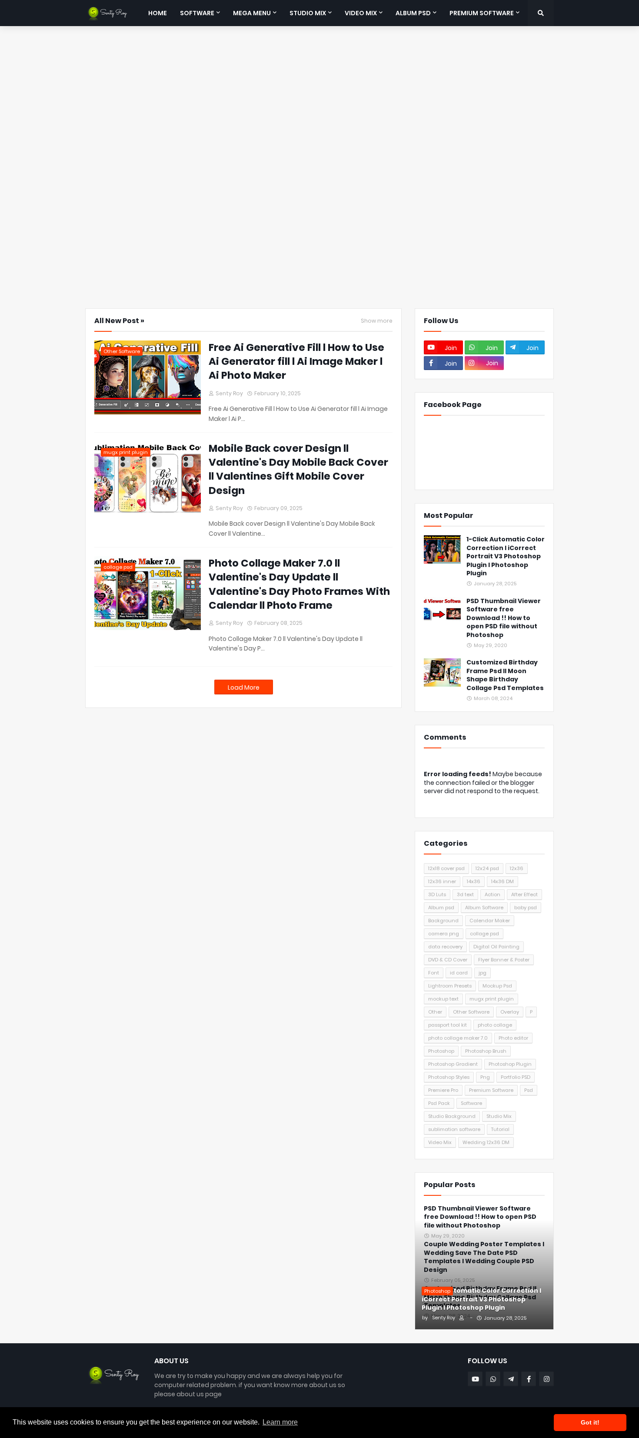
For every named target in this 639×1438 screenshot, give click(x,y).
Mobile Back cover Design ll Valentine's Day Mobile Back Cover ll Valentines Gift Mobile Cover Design (298, 469)
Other (435, 1011)
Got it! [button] (590, 1422)
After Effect (524, 894)
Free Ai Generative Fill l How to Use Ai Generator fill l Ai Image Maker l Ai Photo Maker (296, 361)
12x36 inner (442, 881)
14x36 (473, 881)
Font (433, 972)
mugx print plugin (491, 998)
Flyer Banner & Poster (503, 959)
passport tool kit (447, 1024)
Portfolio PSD (515, 1077)
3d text (465, 894)
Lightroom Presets (450, 985)
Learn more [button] (280, 1422)
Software (471, 1103)
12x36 (516, 868)
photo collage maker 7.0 (458, 1037)
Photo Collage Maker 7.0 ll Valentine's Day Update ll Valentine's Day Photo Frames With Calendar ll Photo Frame (299, 584)
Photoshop (441, 1051)
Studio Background (452, 1116)
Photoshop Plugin (510, 1064)
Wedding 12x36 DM (486, 1142)
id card (459, 972)
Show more (377, 320)
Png (485, 1077)
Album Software (484, 907)
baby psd (525, 907)
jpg (482, 972)
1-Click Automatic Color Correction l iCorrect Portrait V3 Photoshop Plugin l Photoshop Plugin (505, 556)
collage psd (484, 933)
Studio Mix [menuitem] (308, 13)
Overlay (509, 1011)
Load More (244, 687)
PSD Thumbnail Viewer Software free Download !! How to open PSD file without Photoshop (503, 618)
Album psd (441, 907)
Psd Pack (439, 1103)
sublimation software (454, 1129)
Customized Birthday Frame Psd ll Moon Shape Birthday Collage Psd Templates (505, 675)
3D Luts (437, 894)
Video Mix (440, 1142)
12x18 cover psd (446, 868)
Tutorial (500, 1129)
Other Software (471, 1011)
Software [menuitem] (197, 13)
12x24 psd (487, 868)
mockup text (443, 998)
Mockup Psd (497, 985)
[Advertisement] (319, 58)
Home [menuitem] (157, 13)
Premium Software (491, 1090)
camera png (443, 933)
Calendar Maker (489, 920)
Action (492, 894)
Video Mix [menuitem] (361, 13)
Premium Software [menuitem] (481, 13)
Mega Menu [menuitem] (252, 13)
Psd (528, 1090)
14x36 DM (502, 881)
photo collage (495, 1024)
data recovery (445, 946)
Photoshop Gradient (453, 1064)
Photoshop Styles (448, 1077)
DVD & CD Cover (447, 959)
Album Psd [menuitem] (413, 13)
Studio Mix (499, 1116)
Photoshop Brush (485, 1051)
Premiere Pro (443, 1090)
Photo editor (513, 1037)
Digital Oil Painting (496, 946)
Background (443, 920)
